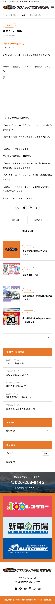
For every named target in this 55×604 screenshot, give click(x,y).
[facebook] (16, 588)
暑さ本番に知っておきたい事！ (21, 408)
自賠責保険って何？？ (32, 275)
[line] (20, 588)
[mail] (39, 588)
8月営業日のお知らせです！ (20, 397)
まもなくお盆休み (15, 363)
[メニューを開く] (52, 7)
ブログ (9, 25)
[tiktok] (34, 588)
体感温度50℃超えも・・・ (19, 386)
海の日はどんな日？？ (17, 374)
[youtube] (25, 588)
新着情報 (10, 462)
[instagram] (30, 588)
